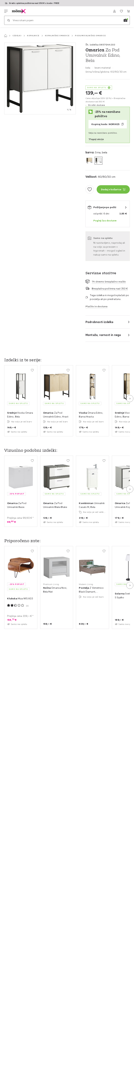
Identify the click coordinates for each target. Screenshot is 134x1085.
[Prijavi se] (114, 11)
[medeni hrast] (89, 160)
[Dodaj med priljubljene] (89, 189)
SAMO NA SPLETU (96, 87)
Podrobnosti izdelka (99, 322)
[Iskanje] (8, 20)
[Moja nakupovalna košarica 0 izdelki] (128, 11)
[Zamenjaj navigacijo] (6, 11)
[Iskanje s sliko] (125, 20)
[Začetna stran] (5, 35)
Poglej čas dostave (105, 220)
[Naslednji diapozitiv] (129, 398)
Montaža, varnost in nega (103, 335)
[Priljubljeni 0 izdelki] (121, 11)
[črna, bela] (98, 160)
